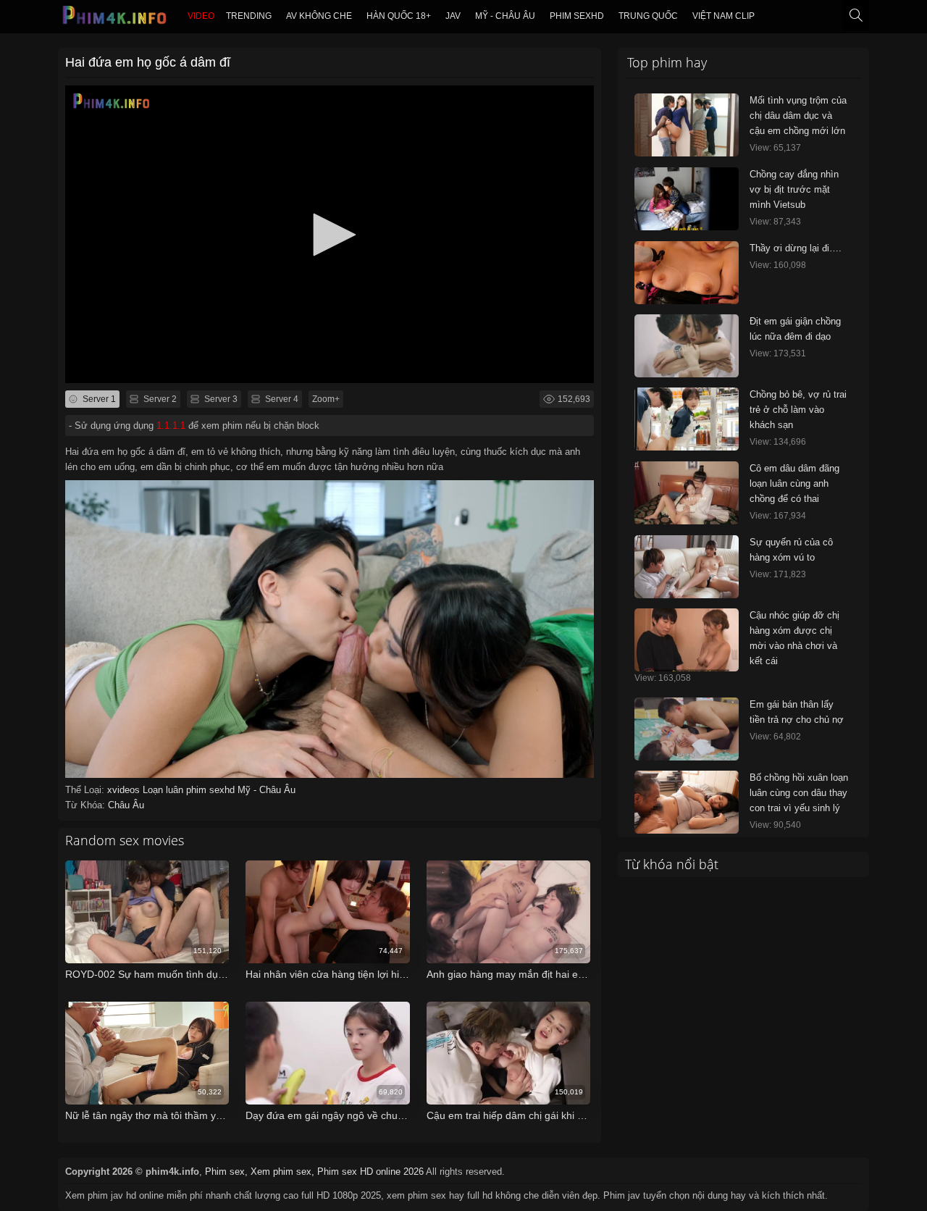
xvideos (125, 789)
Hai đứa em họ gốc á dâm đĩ (147, 62)
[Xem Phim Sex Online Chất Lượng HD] (115, 19)
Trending (249, 16)
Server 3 (220, 399)
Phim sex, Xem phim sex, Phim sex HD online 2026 (314, 1171)
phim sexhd (577, 16)
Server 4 (280, 399)
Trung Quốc (648, 16)
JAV (453, 16)
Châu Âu (126, 805)
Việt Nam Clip (723, 16)
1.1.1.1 (170, 425)
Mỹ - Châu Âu (505, 16)
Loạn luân (164, 789)
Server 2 (159, 399)
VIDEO (201, 16)
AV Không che (319, 16)
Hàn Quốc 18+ (398, 16)
